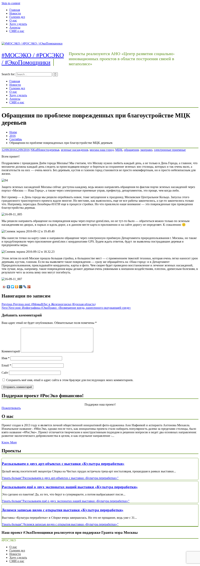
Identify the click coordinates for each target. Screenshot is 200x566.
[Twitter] (13, 286)
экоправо (146, 149)
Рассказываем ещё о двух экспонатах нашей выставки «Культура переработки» (70, 487)
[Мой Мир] (21, 286)
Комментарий (11, 351)
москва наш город (102, 149)
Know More (9, 442)
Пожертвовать (11, 408)
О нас (13, 20)
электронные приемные (170, 149)
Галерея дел (17, 17)
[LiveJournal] (25, 286)
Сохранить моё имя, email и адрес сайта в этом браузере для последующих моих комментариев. (69, 380)
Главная (14, 10)
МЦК (118, 149)
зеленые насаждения (74, 149)
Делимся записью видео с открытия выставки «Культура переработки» (62, 510)
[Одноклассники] (17, 286)
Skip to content (11, 3)
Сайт (5, 372)
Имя (6, 358)
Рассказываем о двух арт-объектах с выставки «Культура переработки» (63, 464)
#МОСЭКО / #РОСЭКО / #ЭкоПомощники (33, 59)
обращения (131, 149)
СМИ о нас (16, 31)
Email (6, 365)
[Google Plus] (29, 286)
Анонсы (14, 27)
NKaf (34, 149)
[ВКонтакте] (8, 286)
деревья (54, 149)
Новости (15, 13)
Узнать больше (60, 478)
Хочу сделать (18, 24)
